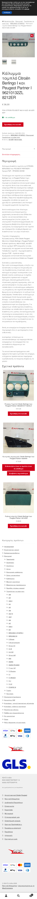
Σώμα (6, 719)
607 (10, 630)
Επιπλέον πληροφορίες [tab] (11, 154)
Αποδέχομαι (7, 12)
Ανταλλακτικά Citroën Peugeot (16, 795)
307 (10, 607)
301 (10, 604)
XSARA (11, 662)
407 (10, 623)
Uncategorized (9, 547)
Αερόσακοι (10, 563)
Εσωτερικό (19, 21)
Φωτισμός (9, 694)
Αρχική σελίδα (9, 21)
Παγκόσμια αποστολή (13, 828)
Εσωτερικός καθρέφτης (14, 572)
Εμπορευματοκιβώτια (11, 553)
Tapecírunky (10, 559)
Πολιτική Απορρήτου (12, 799)
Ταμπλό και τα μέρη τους (11, 137)
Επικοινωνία (9, 806)
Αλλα (8, 569)
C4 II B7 (11, 652)
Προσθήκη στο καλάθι (12, 124)
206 (10, 594)
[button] (31, 35)
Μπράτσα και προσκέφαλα (16, 585)
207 (10, 598)
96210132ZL (18, 140)
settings (26, 9)
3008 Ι (10, 601)
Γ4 (9, 674)
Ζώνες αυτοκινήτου (13, 575)
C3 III (10, 649)
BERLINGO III (13, 636)
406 (10, 620)
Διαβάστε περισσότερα (18, 473)
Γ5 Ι (10, 681)
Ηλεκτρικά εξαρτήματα (12, 697)
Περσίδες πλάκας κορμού (15, 588)
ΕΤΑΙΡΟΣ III (12, 687)
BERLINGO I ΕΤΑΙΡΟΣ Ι (17, 23)
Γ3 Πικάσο (12, 671)
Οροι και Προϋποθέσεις (13, 824)
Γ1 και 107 (12, 668)
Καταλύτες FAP (9, 700)
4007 (10, 617)
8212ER (11, 140)
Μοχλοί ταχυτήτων (13, 582)
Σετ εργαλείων (9, 716)
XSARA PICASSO (14, 665)
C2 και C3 (12, 646)
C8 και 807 (12, 655)
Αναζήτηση (18, 896)
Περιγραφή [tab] (6, 149)
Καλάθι (28, 894)
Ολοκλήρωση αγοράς (12, 821)
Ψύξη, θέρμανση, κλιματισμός (15, 722)
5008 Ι (10, 627)
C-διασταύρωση (14, 643)
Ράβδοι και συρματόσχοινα (14, 713)
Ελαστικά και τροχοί (11, 550)
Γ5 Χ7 (10, 684)
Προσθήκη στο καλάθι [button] (18, 414)
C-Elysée (11, 639)
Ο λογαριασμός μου (12, 817)
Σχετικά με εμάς (11, 839)
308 (10, 610)
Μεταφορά (9, 813)
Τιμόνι (8, 690)
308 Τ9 (11, 614)
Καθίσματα (10, 579)
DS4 (10, 658)
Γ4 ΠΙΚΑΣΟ (12, 678)
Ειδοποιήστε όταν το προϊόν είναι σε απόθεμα (18, 467)
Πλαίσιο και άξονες (11, 710)
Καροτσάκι (9, 810)
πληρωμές (9, 835)
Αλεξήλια (10, 566)
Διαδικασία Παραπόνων (14, 802)
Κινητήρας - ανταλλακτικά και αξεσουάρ (19, 703)
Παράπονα (9, 832)
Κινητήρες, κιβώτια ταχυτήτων (15, 706)
